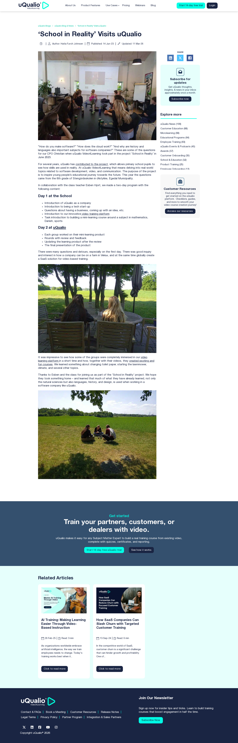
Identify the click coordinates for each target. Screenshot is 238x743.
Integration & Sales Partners (104, 717)
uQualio (59, 227)
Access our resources (180, 211)
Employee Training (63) (172, 142)
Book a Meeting (56, 712)
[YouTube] (48, 727)
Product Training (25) (171, 164)
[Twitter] (24, 727)
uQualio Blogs (44, 26)
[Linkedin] (32, 727)
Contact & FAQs (31, 712)
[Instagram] (56, 727)
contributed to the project (92, 164)
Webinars (140, 5)
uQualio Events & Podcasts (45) (177, 146)
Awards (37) (166, 151)
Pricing (126, 5)
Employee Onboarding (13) (174, 169)
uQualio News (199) (170, 124)
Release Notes (110, 712)
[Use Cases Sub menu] (118, 5)
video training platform (95, 214)
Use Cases (112, 5)
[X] (180, 58)
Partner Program (72, 717)
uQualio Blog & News (64, 26)
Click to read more (54, 669)
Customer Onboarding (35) (175, 156)
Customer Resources (83, 712)
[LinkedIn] (170, 58)
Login (212, 5)
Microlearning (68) (169, 133)
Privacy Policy (48, 717)
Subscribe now (180, 99)
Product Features (90, 5)
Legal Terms (28, 717)
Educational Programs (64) (174, 138)
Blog (153, 5)
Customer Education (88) (174, 129)
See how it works (141, 550)
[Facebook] (190, 58)
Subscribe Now (151, 720)
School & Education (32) (173, 160)
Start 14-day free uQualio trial (104, 550)
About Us (70, 5)
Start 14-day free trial (191, 5)
